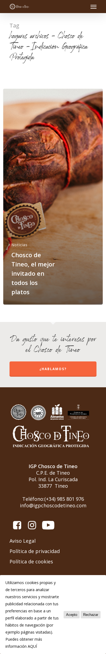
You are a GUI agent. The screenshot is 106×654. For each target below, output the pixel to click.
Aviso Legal (23, 541)
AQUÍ (32, 646)
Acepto (71, 615)
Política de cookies (31, 561)
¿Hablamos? (53, 369)
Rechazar (90, 615)
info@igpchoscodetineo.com (53, 505)
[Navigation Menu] (93, 6)
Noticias (19, 244)
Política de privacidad (35, 551)
